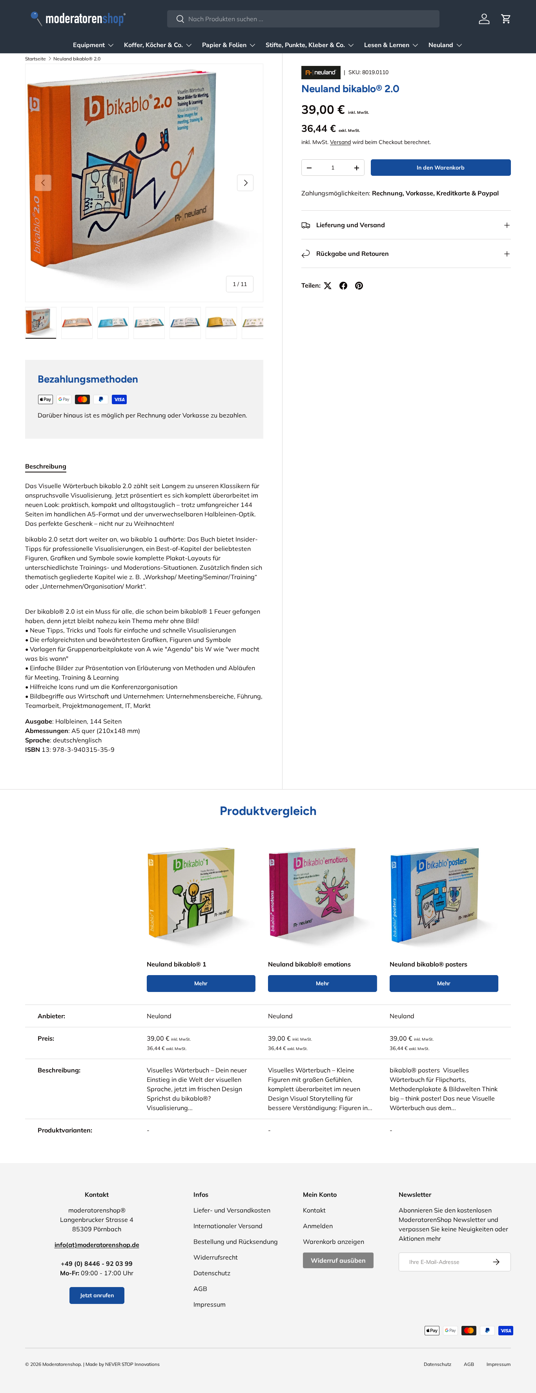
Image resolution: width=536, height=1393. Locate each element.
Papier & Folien (224, 45)
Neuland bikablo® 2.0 (76, 59)
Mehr (201, 983)
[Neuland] (321, 72)
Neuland (440, 45)
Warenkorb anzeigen (333, 1241)
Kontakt (314, 1210)
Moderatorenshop (61, 1364)
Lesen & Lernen (386, 45)
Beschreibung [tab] (45, 466)
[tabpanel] (144, 617)
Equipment (89, 45)
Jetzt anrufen (97, 1295)
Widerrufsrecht (215, 1257)
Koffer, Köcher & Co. (153, 45)
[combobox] (303, 18)
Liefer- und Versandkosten (231, 1210)
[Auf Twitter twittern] (327, 286)
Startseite (35, 59)
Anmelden (318, 1226)
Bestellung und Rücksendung (235, 1241)
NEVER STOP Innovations (132, 1364)
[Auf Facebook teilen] (343, 286)
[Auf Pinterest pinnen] (359, 286)
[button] (506, 18)
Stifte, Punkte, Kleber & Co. (305, 45)
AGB (200, 1289)
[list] (144, 182)
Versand (340, 142)
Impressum (209, 1304)
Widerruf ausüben (338, 1260)
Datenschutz (211, 1273)
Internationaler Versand (228, 1226)
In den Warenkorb (441, 167)
